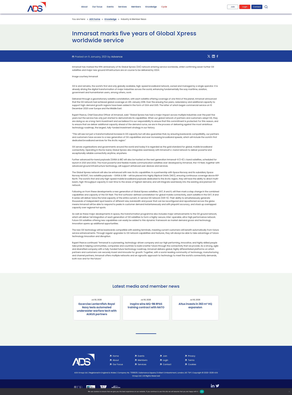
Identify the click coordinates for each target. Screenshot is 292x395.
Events (110, 6)
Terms (191, 360)
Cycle (164, 6)
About (84, 6)
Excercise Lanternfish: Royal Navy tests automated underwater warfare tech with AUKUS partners (97, 309)
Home (116, 355)
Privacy (191, 355)
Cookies (192, 364)
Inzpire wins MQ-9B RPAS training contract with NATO (146, 305)
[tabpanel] (97, 308)
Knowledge (151, 6)
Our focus (97, 6)
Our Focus (118, 364)
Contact (257, 6)
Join (233, 6)
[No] (289, 391)
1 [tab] (146, 333)
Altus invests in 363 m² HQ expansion (195, 305)
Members (136, 6)
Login (244, 6)
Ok (202, 391)
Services (122, 6)
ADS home (94, 19)
